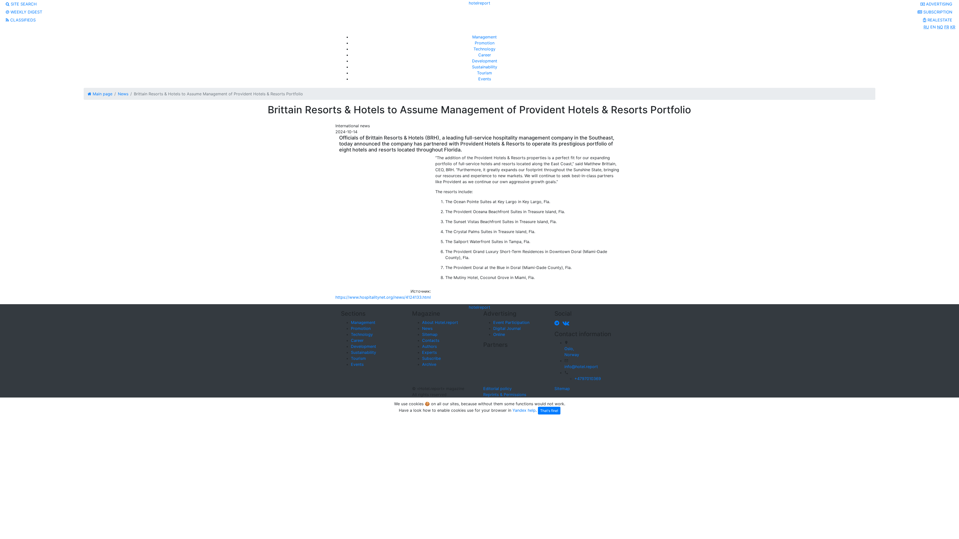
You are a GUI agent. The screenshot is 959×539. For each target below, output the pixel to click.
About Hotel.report (440, 322)
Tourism (484, 72)
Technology (484, 48)
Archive (429, 364)
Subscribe (431, 358)
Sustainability (484, 66)
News (427, 328)
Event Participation (511, 322)
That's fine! (549, 410)
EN (933, 26)
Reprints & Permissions (504, 394)
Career (484, 54)
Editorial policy (497, 388)
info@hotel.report (581, 366)
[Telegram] (557, 323)
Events (484, 78)
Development (484, 60)
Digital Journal (507, 328)
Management (484, 36)
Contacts (430, 340)
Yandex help (524, 410)
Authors (429, 346)
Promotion (484, 42)
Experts (429, 352)
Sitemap (430, 334)
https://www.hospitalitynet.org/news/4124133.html (383, 297)
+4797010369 (587, 378)
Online (499, 334)
